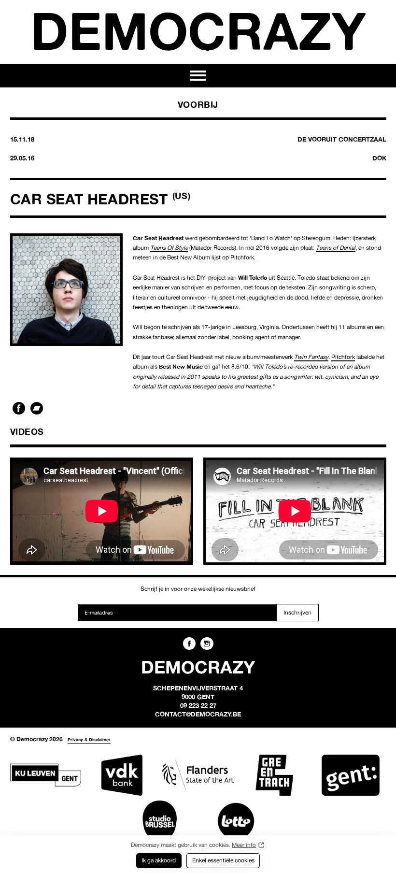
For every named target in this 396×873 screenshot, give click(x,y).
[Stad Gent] (350, 775)
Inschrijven (297, 612)
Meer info (244, 844)
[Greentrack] (274, 775)
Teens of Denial (335, 247)
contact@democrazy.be (198, 714)
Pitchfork (343, 356)
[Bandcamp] (36, 408)
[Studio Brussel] (159, 821)
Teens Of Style (169, 247)
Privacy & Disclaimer (89, 739)
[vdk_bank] (121, 775)
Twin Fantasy (311, 356)
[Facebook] (19, 408)
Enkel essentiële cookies (223, 860)
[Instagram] (206, 643)
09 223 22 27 (198, 705)
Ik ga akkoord (158, 860)
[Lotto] (235, 821)
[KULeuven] (45, 775)
